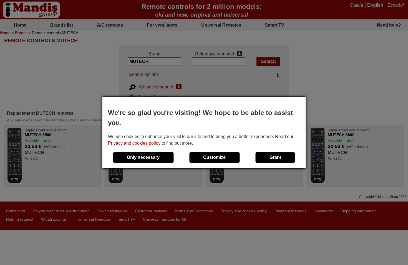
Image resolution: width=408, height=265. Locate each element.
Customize (214, 157)
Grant (275, 157)
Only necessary (143, 157)
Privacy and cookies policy (134, 143)
